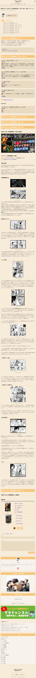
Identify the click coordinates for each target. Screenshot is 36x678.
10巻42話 (3, 96)
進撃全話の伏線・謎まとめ (8, 99)
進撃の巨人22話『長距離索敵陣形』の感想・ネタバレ (12, 32)
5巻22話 (3, 61)
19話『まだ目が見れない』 (19, 505)
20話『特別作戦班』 (18, 507)
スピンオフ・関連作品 (5, 655)
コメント (3, 540)
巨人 (25, 3)
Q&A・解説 (3, 661)
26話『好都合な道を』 (20, 523)
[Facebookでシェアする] (18, 528)
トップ (12, 3)
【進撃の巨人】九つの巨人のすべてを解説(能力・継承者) (9, 627)
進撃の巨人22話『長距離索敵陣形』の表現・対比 (11, 28)
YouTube (10, 15)
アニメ (22, 3)
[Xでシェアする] (14, 528)
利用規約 (16, 674)
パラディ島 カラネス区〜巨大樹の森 (11, 50)
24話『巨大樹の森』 (19, 518)
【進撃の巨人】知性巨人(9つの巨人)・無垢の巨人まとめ (9, 628)
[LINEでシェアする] (21, 528)
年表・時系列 (3, 659)
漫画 (18, 3)
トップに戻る (3, 663)
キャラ (16, 3)
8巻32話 (3, 86)
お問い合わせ (22, 674)
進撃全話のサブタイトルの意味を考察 (10, 159)
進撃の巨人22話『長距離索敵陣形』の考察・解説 (11, 30)
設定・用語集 (3, 657)
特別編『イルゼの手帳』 (19, 503)
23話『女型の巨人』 (19, 515)
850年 (6, 49)
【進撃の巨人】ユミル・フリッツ (5, 625)
